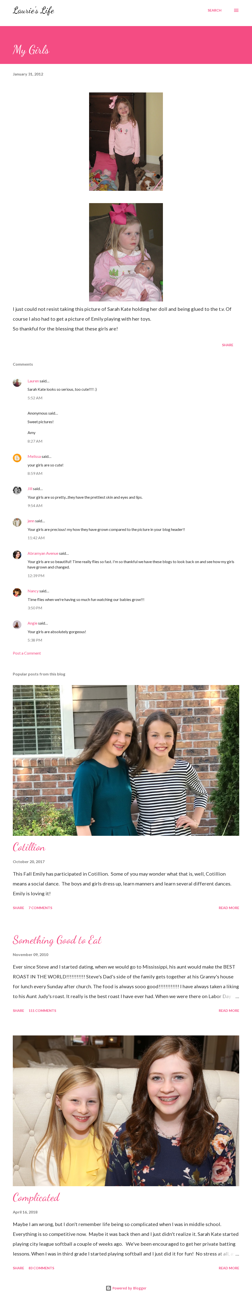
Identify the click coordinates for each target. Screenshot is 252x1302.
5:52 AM (35, 397)
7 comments (40, 908)
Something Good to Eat (57, 939)
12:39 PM (36, 575)
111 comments (42, 1010)
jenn (31, 520)
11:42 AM (36, 537)
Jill (30, 488)
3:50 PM (35, 607)
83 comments (41, 1268)
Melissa (34, 456)
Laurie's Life (33, 10)
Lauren (33, 380)
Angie (32, 623)
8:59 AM (35, 473)
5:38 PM (35, 640)
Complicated (36, 1197)
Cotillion (29, 846)
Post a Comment (27, 653)
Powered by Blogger (128, 1288)
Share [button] (227, 345)
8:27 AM (35, 441)
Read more (229, 908)
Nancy (33, 590)
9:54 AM (35, 505)
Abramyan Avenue (43, 553)
